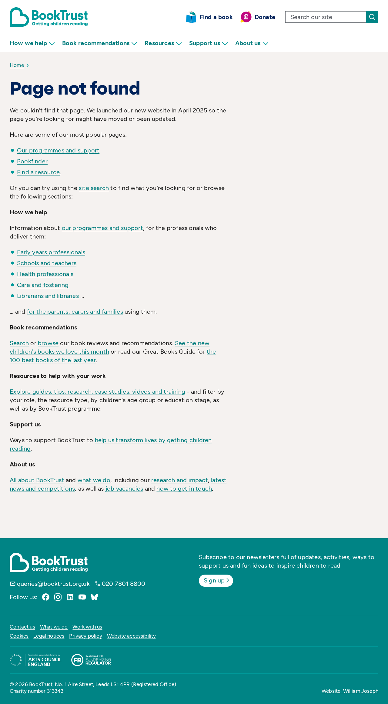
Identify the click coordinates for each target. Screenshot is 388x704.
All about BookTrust (37, 480)
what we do (94, 480)
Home (17, 65)
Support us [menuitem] (204, 43)
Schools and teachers (46, 263)
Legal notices (48, 636)
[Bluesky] (94, 597)
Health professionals (45, 274)
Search (19, 343)
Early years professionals (51, 252)
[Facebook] (45, 597)
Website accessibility (131, 636)
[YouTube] (82, 597)
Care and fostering (43, 285)
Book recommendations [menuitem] (95, 43)
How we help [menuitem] (28, 43)
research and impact (179, 480)
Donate (265, 17)
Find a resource (38, 172)
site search (94, 188)
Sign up (214, 580)
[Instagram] (58, 597)
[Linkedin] (70, 597)
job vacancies (124, 488)
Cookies (19, 636)
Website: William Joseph (350, 691)
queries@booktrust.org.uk (53, 583)
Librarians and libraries (48, 295)
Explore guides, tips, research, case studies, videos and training (97, 391)
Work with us (87, 627)
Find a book (216, 17)
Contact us (22, 627)
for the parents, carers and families (75, 311)
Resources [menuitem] (159, 43)
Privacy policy (85, 636)
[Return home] (49, 17)
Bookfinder (32, 161)
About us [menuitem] (248, 43)
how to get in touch (184, 488)
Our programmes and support (58, 150)
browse (48, 343)
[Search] (372, 17)
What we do (54, 627)
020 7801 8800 (124, 583)
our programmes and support (102, 228)
